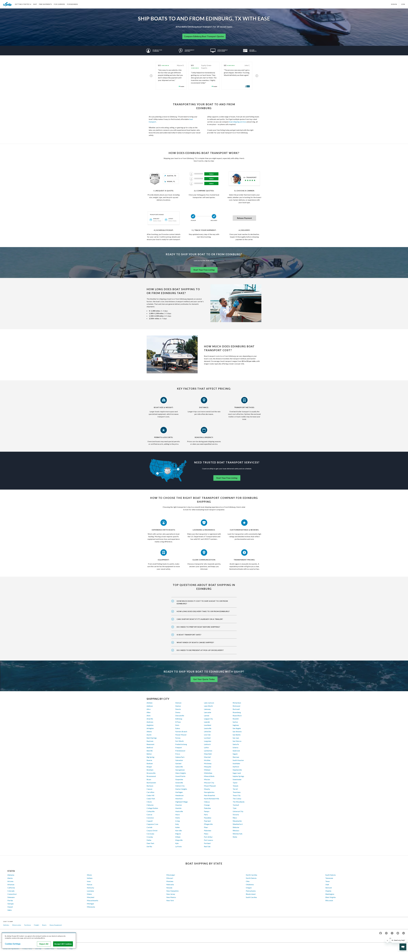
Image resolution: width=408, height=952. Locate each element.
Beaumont (150, 744)
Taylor (235, 783)
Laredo (206, 716)
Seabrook (236, 751)
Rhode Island (250, 894)
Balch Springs (152, 738)
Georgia (10, 904)
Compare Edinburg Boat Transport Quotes (204, 36)
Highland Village (181, 802)
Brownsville (151, 773)
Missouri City (209, 783)
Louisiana (90, 891)
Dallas (149, 840)
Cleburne (150, 805)
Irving (177, 821)
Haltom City (180, 786)
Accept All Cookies (63, 944)
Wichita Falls (237, 834)
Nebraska (170, 884)
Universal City (238, 811)
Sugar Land (237, 773)
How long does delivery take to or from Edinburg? (203, 611)
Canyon (149, 789)
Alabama (10, 875)
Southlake (236, 763)
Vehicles (6, 925)
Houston (178, 805)
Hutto (177, 818)
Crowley (150, 837)
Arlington (150, 728)
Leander (207, 722)
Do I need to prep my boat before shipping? (198, 627)
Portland (207, 843)
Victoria (236, 815)
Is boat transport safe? (189, 635)
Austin (149, 735)
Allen (148, 712)
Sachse (235, 722)
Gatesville (179, 767)
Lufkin (206, 747)
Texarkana (236, 792)
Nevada (169, 888)
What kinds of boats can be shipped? (195, 642)
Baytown (150, 741)
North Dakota (251, 878)
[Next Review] (256, 76)
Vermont (328, 888)
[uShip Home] (7, 4)
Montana (169, 881)
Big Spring (150, 757)
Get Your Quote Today (204, 679)
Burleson (150, 786)
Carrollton (150, 792)
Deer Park (150, 843)
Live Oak (207, 735)
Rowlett (236, 719)
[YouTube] (398, 933)
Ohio (248, 881)
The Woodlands (238, 802)
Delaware (11, 897)
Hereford (178, 799)
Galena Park (179, 757)
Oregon (249, 888)
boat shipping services (237, 122)
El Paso (178, 722)
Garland (178, 763)
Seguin (235, 754)
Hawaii (10, 907)
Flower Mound (180, 735)
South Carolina (251, 897)
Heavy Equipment (56, 925)
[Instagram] (386, 933)
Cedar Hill (150, 795)
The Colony (237, 799)
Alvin (148, 716)
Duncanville (179, 716)
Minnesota (91, 907)
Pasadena (207, 818)
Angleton (150, 725)
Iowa (89, 881)
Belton (149, 754)
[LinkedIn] (403, 933)
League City (208, 719)
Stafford (236, 767)
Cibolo (149, 802)
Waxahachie (237, 821)
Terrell (235, 789)
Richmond (236, 706)
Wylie (235, 837)
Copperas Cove (152, 824)
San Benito (237, 735)
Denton (178, 706)
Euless (177, 728)
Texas (327, 881)
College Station (152, 808)
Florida (10, 900)
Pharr (206, 827)
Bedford (150, 747)
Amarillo (150, 719)
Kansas (89, 884)
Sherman (236, 757)
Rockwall (236, 709)
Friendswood (180, 751)
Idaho (9, 910)
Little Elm (207, 731)
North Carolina (251, 875)
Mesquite (207, 767)
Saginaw (236, 725)
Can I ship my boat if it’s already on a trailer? (200, 619)
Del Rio (149, 846)
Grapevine (179, 779)
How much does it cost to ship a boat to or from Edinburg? (202, 602)
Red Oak (207, 846)
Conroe (149, 815)
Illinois (89, 875)
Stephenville (237, 770)
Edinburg (178, 719)
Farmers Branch (181, 731)
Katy (177, 824)
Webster (236, 827)
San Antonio (237, 731)
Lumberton (208, 751)
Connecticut (12, 894)
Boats (44, 925)
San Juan (236, 738)
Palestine (207, 808)
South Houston (238, 760)
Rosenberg (237, 712)
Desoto (178, 709)
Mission (207, 779)
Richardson (237, 703)
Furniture (27, 925)
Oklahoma (250, 884)
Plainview (207, 830)
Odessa (207, 802)
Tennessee (329, 878)
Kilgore (178, 834)
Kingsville (179, 840)
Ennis (177, 725)
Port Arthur (208, 837)
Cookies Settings (13, 944)
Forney (177, 738)
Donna (177, 712)
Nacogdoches (209, 792)
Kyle (177, 843)
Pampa (206, 811)
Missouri (169, 878)
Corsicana (150, 834)
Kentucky (90, 888)
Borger (149, 767)
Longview (207, 741)
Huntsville (179, 811)
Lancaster (207, 712)
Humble (178, 808)
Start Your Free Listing (204, 270)
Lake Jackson (209, 703)
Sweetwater (237, 779)
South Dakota (330, 875)
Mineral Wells (209, 776)
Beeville (150, 751)
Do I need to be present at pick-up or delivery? (200, 650)
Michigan (90, 904)
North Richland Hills (211, 799)
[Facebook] (380, 933)
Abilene (149, 703)
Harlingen (179, 792)
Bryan (149, 779)
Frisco (177, 754)
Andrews (150, 722)
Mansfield (208, 754)
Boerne (149, 760)
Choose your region (396, 938)
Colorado (10, 891)
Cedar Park (151, 799)
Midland (207, 770)
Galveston (179, 760)
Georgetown (180, 770)
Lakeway (207, 709)
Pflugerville (208, 824)
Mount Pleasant (210, 786)
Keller (177, 827)
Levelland (207, 725)
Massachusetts (92, 900)
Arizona (10, 881)
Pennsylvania (251, 891)
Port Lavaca (208, 840)
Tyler (235, 808)
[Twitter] (392, 933)
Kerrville (178, 830)
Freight (36, 925)
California (11, 888)
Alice (148, 709)
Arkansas (10, 884)
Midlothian (208, 773)
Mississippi (170, 875)
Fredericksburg (181, 744)
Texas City (237, 795)
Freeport (178, 747)
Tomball (236, 805)
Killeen (177, 837)
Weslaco (236, 830)
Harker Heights (181, 789)
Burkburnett (151, 783)
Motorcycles (16, 925)
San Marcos (237, 741)
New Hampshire (172, 891)
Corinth (149, 827)
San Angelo (237, 728)
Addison (150, 706)
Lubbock (207, 744)
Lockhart (207, 738)
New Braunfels (209, 795)
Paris (206, 815)
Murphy (207, 789)
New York (170, 900)
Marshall (207, 757)
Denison (178, 703)
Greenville (179, 783)
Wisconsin (329, 900)
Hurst (177, 815)
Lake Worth (208, 706)
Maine (89, 894)
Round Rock (237, 716)
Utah (327, 884)
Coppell (149, 821)
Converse (150, 818)
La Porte (178, 846)
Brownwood (151, 776)
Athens (149, 731)
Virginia (328, 891)
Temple (235, 786)
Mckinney (207, 763)
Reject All (43, 944)
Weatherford (237, 824)
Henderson (179, 795)
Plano (206, 834)
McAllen (207, 760)
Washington (329, 894)
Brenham (150, 770)
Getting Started (22, 4)
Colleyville (150, 811)
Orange (207, 805)
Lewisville (207, 728)
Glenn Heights (180, 773)
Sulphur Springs (238, 776)
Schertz (235, 747)
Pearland (207, 821)
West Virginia (330, 897)
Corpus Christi (152, 830)
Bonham (150, 763)
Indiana (89, 878)
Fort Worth (179, 741)
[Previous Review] (151, 76)
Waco (235, 818)
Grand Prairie (180, 776)
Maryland (90, 897)
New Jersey (170, 894)
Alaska (10, 878)
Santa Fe (236, 744)
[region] (39, 941)
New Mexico (171, 897)
